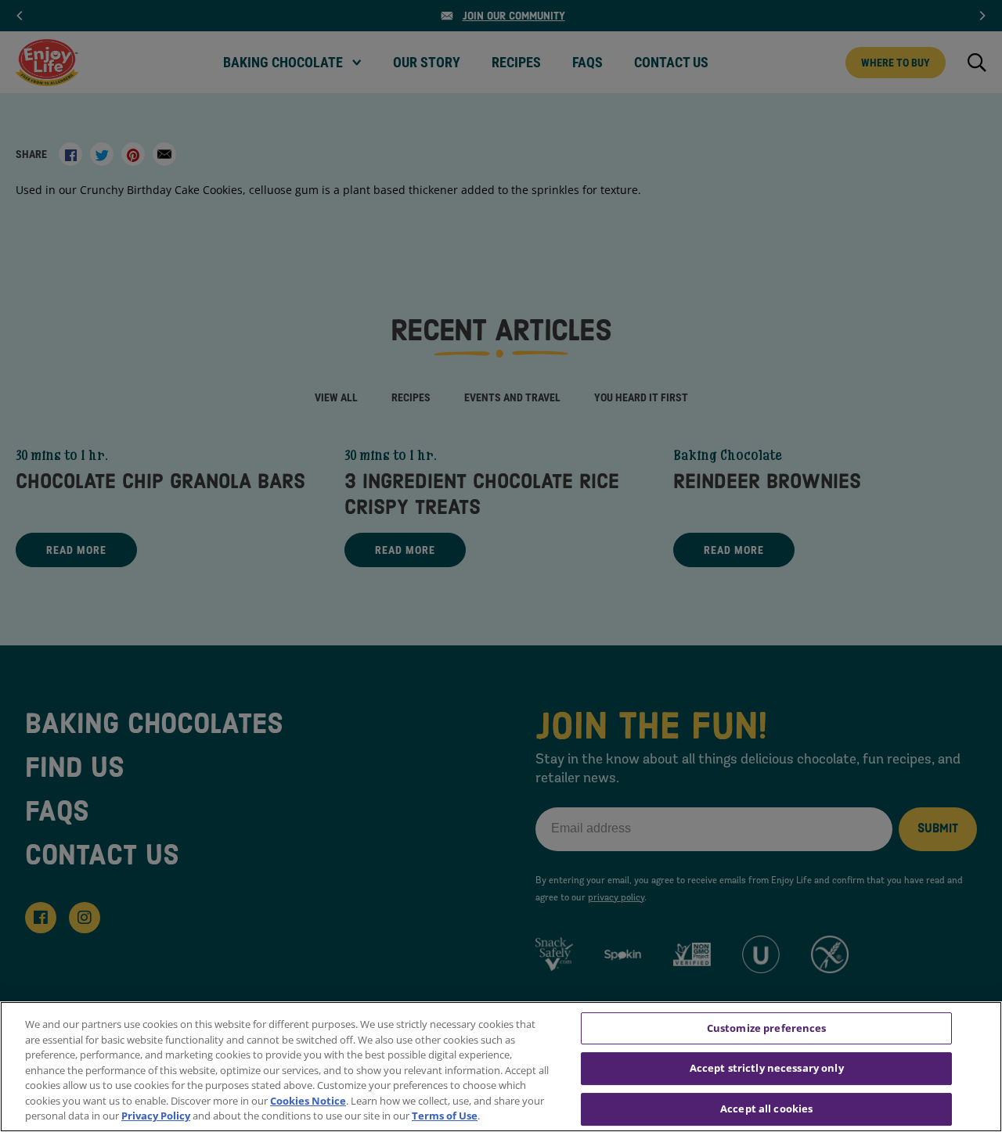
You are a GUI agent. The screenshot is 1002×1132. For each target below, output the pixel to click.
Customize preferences (767, 1028)
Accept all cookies (766, 1108)
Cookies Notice (308, 1101)
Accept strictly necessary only (767, 1068)
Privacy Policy (155, 1116)
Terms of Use (445, 1116)
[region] (501, 1066)
